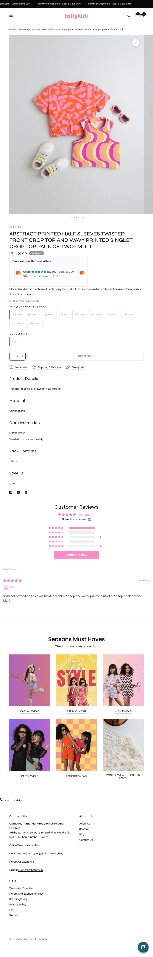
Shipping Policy (18, 899)
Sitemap (84, 829)
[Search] (129, 16)
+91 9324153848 (37, 853)
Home (12, 29)
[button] (56, 528)
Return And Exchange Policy (26, 893)
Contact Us (86, 840)
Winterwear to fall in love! (123, 776)
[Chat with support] (143, 947)
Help (13, 881)
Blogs (82, 834)
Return (13, 915)
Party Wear (30, 776)
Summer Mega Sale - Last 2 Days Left (55, 4)
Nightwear (123, 711)
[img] (12, 581)
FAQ (11, 910)
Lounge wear (76, 776)
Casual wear (30, 711)
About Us (86, 816)
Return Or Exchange (21, 861)
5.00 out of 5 (86, 515)
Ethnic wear (76, 711)
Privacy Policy (17, 904)
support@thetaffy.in (30, 870)
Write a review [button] (76, 555)
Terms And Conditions (22, 888)
